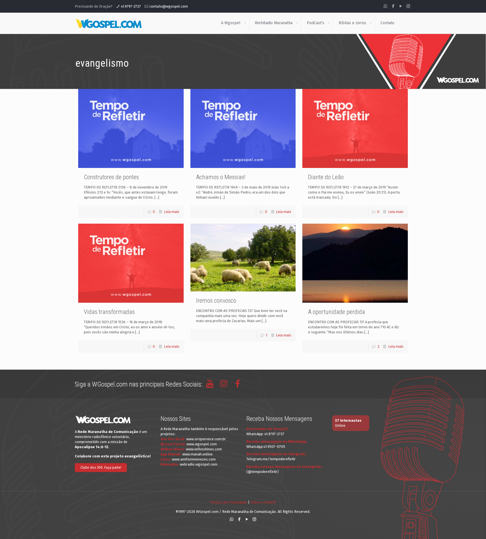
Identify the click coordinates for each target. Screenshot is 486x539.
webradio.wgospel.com (198, 464)
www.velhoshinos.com (204, 449)
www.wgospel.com (201, 444)
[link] (245, 23)
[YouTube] (401, 6)
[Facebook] (393, 6)
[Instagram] (408, 6)
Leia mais (171, 212)
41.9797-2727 (131, 6)
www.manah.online (197, 454)
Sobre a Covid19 (263, 502)
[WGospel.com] (108, 23)
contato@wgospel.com (168, 6)
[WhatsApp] (385, 6)
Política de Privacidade (228, 502)
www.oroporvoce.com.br (206, 439)
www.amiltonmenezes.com (194, 459)
